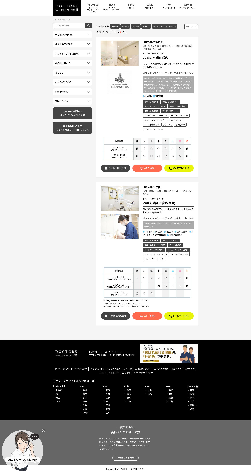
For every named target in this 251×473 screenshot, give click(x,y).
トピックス (114, 372)
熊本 (192, 397)
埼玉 (85, 401)
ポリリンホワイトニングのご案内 (105, 369)
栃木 (85, 393)
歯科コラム (176, 369)
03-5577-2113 (180, 168)
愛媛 (171, 397)
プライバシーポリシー (143, 372)
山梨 (108, 397)
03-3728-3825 (180, 316)
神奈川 (86, 412)
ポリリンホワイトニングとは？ (112, 7)
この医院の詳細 (117, 168)
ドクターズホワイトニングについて (71, 369)
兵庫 (129, 397)
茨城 (85, 390)
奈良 (129, 401)
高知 (171, 401)
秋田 (58, 397)
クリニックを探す (125, 457)
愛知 (108, 408)
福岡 (192, 390)
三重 (108, 412)
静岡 (108, 405)
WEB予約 (149, 168)
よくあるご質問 (169, 6)
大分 (192, 401)
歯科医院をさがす (143, 369)
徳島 (171, 390)
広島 (150, 393)
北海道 (59, 390)
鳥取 (150, 390)
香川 (171, 393)
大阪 (129, 393)
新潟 (108, 390)
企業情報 (126, 372)
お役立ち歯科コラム (187, 6)
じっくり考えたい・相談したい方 (72, 127)
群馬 (85, 397)
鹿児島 (193, 405)
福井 (108, 393)
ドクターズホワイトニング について (93, 8)
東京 (85, 408)
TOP (55, 19)
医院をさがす (150, 6)
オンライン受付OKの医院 (72, 113)
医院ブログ (190, 369)
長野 (108, 401)
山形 (58, 401)
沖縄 (192, 408)
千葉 (85, 405)
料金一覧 (130, 6)
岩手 (58, 393)
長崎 (192, 393)
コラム (102, 372)
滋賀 (129, 390)
